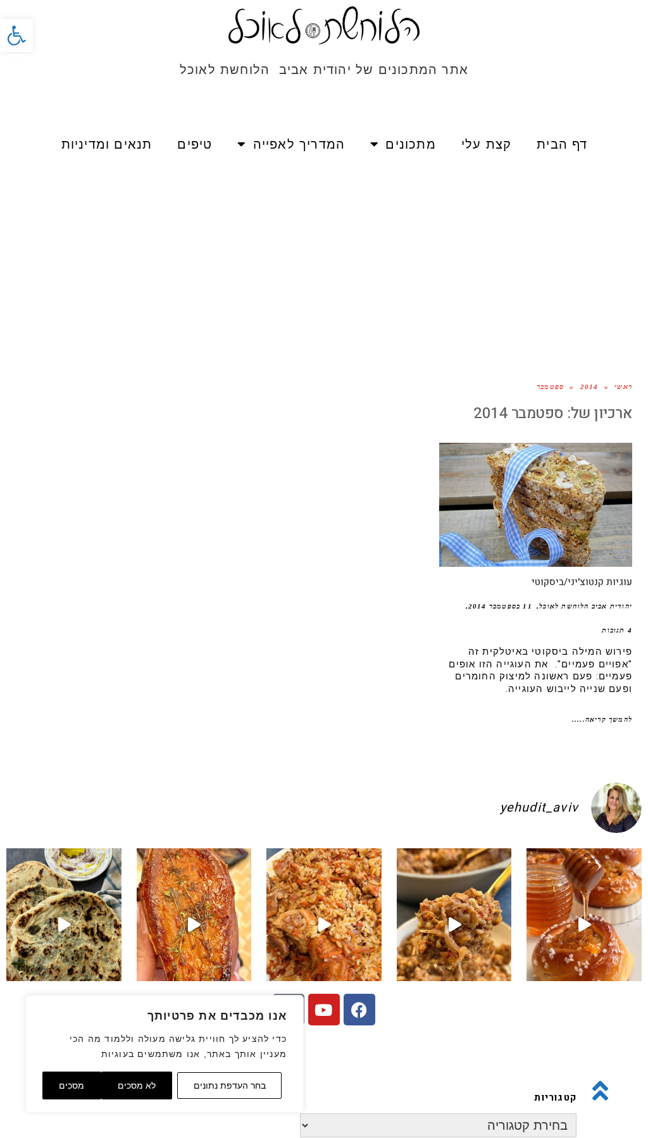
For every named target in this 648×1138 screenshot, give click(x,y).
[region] (164, 1054)
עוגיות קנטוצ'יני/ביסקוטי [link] (582, 582)
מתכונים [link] (410, 144)
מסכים (71, 1085)
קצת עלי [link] (486, 144)
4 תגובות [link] (617, 630)
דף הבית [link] (562, 144)
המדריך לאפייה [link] (299, 144)
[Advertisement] (324, 259)
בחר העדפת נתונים (230, 1085)
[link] (16, 35)
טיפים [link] (194, 144)
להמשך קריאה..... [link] (602, 719)
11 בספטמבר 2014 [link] (500, 606)
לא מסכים (137, 1085)
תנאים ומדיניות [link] (107, 144)
